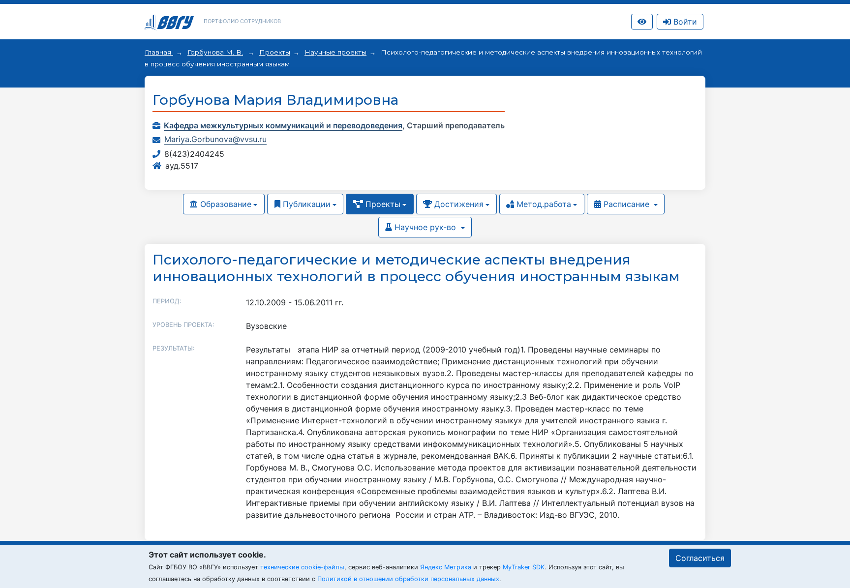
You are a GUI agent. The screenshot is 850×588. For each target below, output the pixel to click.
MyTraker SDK (524, 567)
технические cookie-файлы (302, 567)
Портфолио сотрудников (242, 21)
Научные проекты (335, 52)
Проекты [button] (381, 204)
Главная (159, 52)
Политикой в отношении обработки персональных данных (408, 579)
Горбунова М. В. (215, 52)
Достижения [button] (458, 204)
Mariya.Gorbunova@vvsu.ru (215, 139)
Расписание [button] (626, 204)
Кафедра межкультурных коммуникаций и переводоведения (283, 125)
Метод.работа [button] (542, 204)
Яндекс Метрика (445, 567)
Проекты (274, 52)
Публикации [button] (305, 204)
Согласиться (700, 558)
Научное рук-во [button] (425, 227)
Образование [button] (224, 204)
